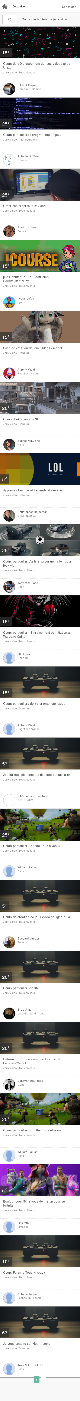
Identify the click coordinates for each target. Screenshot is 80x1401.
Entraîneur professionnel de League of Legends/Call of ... (31, 1061)
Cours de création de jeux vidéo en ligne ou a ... (38, 917)
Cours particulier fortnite (21, 988)
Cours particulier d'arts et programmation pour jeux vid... (37, 563)
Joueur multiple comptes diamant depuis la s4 (37, 774)
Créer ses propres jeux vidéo (24, 206)
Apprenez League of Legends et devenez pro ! (37, 490)
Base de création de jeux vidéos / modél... (34, 348)
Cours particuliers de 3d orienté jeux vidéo (34, 703)
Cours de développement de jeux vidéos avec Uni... (36, 65)
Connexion (69, 7)
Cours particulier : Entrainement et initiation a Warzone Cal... (36, 634)
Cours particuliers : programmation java (32, 134)
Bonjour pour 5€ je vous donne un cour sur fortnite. (34, 1203)
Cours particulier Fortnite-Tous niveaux (31, 846)
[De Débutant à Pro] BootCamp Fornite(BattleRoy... (26, 279)
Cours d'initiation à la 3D (21, 419)
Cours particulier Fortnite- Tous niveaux (32, 1130)
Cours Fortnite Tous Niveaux (24, 1272)
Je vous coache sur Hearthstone (27, 1343)
